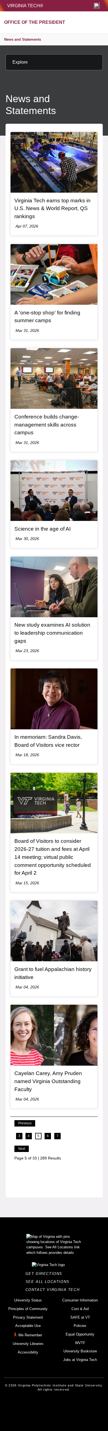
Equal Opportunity (80, 1334)
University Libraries (28, 1344)
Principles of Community (28, 1309)
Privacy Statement (28, 1317)
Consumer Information (80, 1300)
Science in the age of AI (42, 529)
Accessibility (28, 1352)
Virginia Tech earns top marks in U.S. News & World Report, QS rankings (52, 208)
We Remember (30, 1335)
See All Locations (49, 1282)
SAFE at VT (80, 1317)
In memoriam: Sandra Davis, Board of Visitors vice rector (48, 741)
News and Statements (22, 39)
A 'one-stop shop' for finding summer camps (47, 317)
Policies (80, 1326)
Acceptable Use (28, 1326)
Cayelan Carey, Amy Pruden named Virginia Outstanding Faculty (48, 1081)
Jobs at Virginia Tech (80, 1360)
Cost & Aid (80, 1309)
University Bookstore (80, 1351)
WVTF (80, 1343)
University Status (28, 1300)
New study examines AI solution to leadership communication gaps (52, 633)
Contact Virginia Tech (54, 1290)
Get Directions (45, 1274)
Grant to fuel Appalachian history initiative (53, 973)
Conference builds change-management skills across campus (46, 424)
